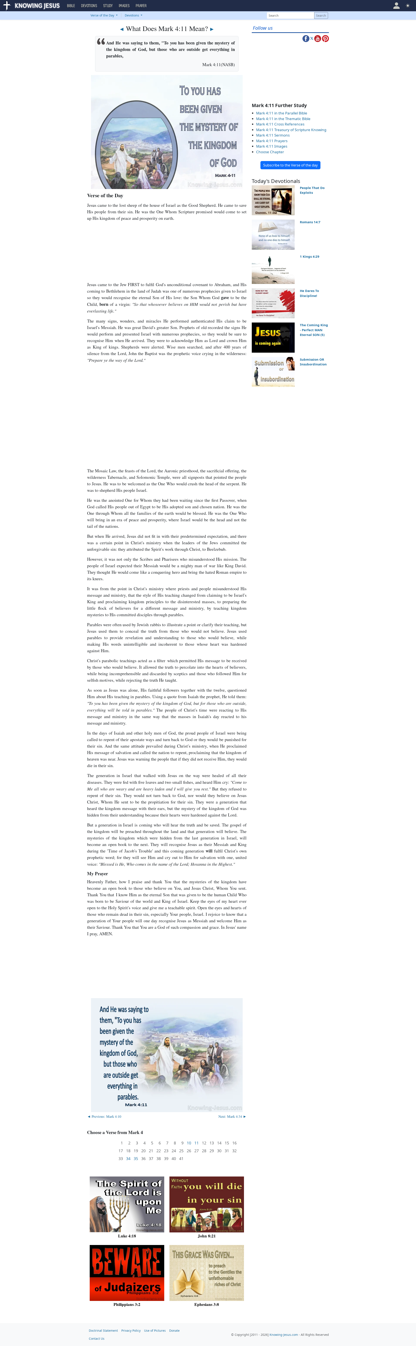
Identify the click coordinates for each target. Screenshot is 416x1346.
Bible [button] (71, 6)
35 (136, 1158)
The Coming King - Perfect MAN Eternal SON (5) (314, 330)
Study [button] (108, 6)
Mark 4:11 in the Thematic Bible (283, 118)
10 (189, 1143)
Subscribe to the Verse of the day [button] (290, 165)
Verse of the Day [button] (103, 15)
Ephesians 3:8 (206, 1304)
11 (196, 1143)
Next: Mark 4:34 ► (232, 1116)
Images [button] (124, 6)
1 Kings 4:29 (309, 256)
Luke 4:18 (127, 1236)
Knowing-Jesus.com (284, 1335)
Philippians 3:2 (127, 1304)
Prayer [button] (141, 6)
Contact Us (96, 1338)
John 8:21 (207, 1236)
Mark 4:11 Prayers (272, 140)
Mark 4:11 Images (271, 146)
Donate (174, 1330)
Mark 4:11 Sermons (273, 135)
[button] (396, 5)
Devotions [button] (89, 6)
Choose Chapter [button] (270, 151)
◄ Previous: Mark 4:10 (104, 1116)
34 (128, 1158)
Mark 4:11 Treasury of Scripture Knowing (291, 129)
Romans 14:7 (310, 222)
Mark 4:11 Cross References (280, 124)
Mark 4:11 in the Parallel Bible (281, 113)
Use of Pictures (155, 1330)
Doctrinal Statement (103, 1330)
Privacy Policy (131, 1330)
